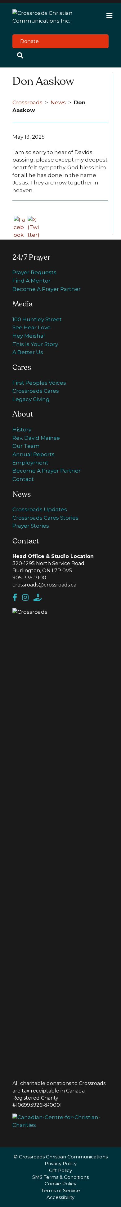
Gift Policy (60, 1170)
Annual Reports (33, 454)
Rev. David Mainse (36, 438)
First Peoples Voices (39, 383)
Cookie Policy (60, 1184)
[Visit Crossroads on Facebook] (17, 598)
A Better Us (27, 352)
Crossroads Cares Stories (45, 518)
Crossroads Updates (39, 509)
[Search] (60, 55)
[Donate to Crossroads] (40, 598)
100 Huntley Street (37, 319)
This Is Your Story (35, 344)
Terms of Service (60, 1190)
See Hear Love (31, 327)
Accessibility (60, 1197)
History (21, 429)
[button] (60, 41)
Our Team (26, 446)
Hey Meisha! (28, 336)
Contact (23, 479)
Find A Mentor (31, 281)
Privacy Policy (61, 1163)
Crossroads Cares (35, 391)
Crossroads (27, 102)
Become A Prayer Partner (46, 289)
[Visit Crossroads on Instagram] (28, 598)
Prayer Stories (30, 526)
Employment (30, 463)
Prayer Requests (34, 272)
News (58, 102)
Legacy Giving (31, 399)
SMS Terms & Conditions (60, 1177)
